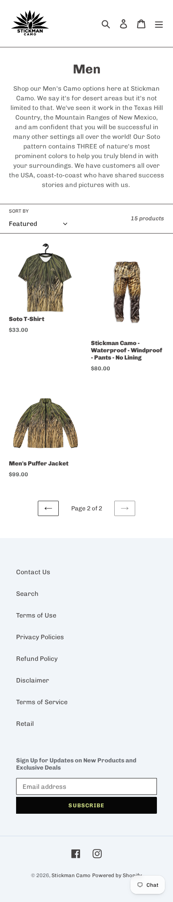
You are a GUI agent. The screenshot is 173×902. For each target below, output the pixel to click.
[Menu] (159, 23)
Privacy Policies (40, 637)
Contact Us (33, 572)
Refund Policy (37, 658)
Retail (25, 723)
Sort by (19, 211)
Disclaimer (32, 680)
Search (27, 593)
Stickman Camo (71, 875)
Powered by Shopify (117, 875)
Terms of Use (36, 615)
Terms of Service (42, 702)
